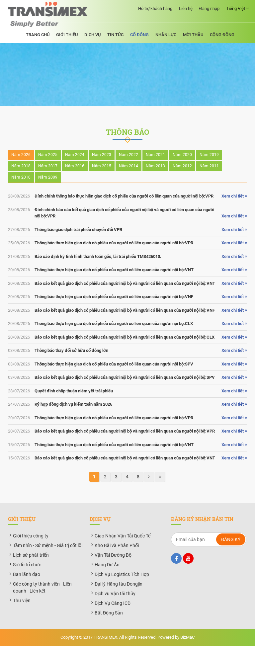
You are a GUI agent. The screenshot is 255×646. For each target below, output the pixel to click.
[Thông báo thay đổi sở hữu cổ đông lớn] (127, 350)
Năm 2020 (182, 154)
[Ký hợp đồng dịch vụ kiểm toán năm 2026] (127, 404)
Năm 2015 (101, 166)
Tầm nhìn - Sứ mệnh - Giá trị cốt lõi (47, 545)
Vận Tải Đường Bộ (113, 555)
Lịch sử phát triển (31, 555)
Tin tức (115, 34)
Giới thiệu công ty (30, 535)
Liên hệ (186, 8)
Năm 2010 (21, 177)
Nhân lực (165, 34)
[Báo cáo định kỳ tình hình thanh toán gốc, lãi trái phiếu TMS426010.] (127, 256)
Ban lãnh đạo (26, 574)
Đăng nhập (209, 8)
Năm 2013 (155, 166)
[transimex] (48, 14)
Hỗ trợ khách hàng (155, 8)
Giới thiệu (67, 34)
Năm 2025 (47, 154)
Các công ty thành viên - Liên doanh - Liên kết (42, 587)
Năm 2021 (155, 154)
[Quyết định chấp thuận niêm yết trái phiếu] (127, 391)
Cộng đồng (222, 34)
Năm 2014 (128, 166)
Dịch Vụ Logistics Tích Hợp (122, 574)
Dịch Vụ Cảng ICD (112, 603)
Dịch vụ (92, 34)
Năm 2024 (74, 154)
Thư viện (22, 600)
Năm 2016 (74, 166)
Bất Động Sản (109, 612)
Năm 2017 (47, 166)
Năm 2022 (128, 154)
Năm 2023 (101, 154)
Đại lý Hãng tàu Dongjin (118, 584)
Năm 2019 (209, 154)
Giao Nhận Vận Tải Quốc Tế (122, 535)
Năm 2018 (21, 166)
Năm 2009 (47, 177)
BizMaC (187, 637)
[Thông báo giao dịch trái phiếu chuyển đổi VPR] (127, 229)
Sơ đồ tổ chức (27, 564)
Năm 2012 (182, 166)
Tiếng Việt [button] (236, 8)
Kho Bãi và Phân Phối (117, 545)
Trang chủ (37, 34)
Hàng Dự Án (107, 564)
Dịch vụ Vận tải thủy (115, 593)
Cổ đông (139, 34)
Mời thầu (193, 34)
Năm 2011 (209, 166)
